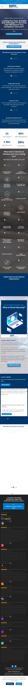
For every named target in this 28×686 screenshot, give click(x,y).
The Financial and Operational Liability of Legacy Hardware (13, 406)
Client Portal (9, 3)
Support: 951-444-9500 (21, 0)
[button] (2, 6)
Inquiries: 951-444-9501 (8, 0)
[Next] (26, 404)
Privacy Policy (18, 669)
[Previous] (1, 404)
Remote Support (18, 3)
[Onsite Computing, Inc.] (13, 6)
